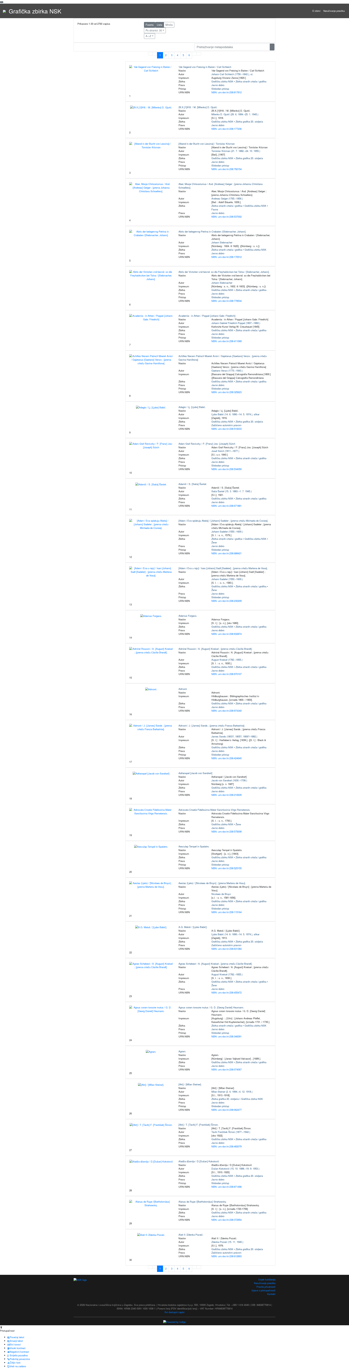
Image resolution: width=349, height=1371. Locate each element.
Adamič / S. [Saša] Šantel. (192, 484)
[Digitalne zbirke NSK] (4, 11)
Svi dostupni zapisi (174, 1312)
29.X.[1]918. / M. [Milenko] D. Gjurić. (198, 107)
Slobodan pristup (220, 88)
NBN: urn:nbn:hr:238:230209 (226, 601)
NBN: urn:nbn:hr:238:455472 (226, 992)
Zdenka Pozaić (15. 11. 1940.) (227, 1242)
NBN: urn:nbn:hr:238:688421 (226, 553)
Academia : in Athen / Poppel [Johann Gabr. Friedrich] (206, 315)
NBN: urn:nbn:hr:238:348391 (226, 1036)
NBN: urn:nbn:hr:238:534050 (226, 469)
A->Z (148, 36)
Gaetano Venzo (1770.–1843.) (227, 370)
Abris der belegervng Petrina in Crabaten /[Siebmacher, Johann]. (212, 231)
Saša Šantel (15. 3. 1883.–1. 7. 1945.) (231, 491)
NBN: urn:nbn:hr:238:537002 (226, 216)
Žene (214, 542)
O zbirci (316, 11)
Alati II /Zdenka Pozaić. (190, 1234)
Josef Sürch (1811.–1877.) (225, 451)
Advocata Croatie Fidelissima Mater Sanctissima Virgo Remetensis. (214, 809)
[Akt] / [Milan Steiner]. (190, 1084)
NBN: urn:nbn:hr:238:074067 (226, 1069)
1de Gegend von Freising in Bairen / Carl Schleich (204, 67)
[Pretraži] (272, 47)
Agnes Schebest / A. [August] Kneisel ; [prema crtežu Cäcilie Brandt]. (215, 963)
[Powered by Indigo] (174, 1321)
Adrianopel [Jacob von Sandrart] (195, 773)
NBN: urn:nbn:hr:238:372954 (226, 1219)
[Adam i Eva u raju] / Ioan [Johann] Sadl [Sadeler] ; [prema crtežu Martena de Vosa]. (223, 568)
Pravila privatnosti (265, 1286)
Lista (159, 24)
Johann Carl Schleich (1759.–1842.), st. (232, 74)
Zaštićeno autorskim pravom (226, 425)
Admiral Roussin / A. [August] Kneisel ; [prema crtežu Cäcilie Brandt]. (215, 648)
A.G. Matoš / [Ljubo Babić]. (192, 927)
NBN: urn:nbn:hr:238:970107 (226, 674)
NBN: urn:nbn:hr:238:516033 (226, 429)
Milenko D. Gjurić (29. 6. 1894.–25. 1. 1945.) (234, 114)
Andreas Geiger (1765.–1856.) (227, 198)
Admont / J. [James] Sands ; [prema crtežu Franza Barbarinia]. (211, 725)
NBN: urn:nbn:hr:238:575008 (226, 831)
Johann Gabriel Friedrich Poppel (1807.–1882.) (235, 323)
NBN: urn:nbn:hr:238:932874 (226, 634)
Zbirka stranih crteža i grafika (251, 81)
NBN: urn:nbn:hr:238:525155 (226, 868)
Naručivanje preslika (334, 11)
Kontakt (271, 1294)
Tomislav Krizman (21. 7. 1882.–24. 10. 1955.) (235, 151)
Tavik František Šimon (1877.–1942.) (230, 1132)
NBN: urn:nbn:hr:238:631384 (226, 948)
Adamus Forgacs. (187, 615)
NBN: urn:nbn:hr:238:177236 (226, 128)
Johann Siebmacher (221, 242)
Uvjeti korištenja (266, 1279)
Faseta (150, 24)
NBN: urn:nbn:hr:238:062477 (226, 1109)
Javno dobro (217, 85)
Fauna (214, 209)
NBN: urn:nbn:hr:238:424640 (226, 758)
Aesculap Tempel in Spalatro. (193, 846)
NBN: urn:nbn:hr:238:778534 (226, 301)
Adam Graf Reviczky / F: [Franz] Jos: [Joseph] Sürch (206, 443)
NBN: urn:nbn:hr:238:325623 (226, 392)
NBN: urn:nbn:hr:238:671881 (226, 505)
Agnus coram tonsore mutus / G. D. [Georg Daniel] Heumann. (211, 1007)
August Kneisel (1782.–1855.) (226, 659)
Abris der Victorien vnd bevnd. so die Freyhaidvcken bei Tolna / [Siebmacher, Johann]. (224, 272)
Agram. (182, 1051)
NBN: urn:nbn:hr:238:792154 (226, 169)
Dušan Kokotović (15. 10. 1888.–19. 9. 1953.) (235, 1168)
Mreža (169, 24)
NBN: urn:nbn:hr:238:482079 (226, 1146)
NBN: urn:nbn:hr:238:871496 (226, 1186)
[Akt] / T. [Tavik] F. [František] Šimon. (198, 1124)
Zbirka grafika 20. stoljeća (249, 121)
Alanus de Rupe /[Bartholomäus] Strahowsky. (202, 1201)
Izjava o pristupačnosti (263, 1290)
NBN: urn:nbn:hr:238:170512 (226, 257)
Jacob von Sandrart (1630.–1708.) (229, 780)
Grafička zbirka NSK (222, 81)
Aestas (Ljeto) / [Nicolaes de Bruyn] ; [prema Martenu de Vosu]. (212, 883)
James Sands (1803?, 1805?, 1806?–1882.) (234, 736)
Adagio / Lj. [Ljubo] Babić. (192, 407)
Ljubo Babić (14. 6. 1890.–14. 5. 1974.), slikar (235, 414)
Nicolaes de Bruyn (221, 894)
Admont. (182, 689)
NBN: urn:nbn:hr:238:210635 (226, 795)
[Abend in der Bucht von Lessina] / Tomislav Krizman (206, 143)
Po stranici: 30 (154, 30)
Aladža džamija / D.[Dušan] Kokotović (198, 1161)
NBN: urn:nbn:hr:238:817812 (226, 92)
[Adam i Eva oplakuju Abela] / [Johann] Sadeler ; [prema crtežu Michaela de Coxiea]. (223, 520)
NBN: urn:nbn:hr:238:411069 (226, 341)
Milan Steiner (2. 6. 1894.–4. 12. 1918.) (231, 1091)
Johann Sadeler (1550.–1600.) (227, 531)
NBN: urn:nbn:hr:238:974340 (226, 710)
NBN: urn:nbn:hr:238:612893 (226, 1256)
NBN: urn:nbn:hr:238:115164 (226, 912)
